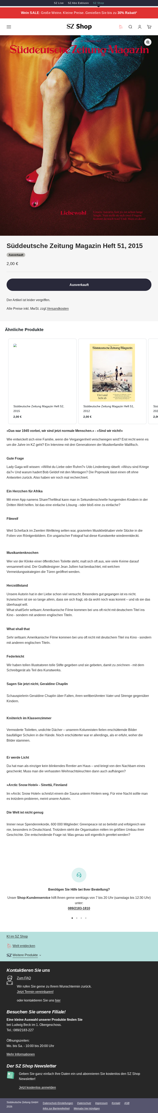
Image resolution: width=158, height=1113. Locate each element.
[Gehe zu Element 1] (72, 918)
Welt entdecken (24, 946)
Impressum (101, 1103)
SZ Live (59, 3)
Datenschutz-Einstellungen (58, 1103)
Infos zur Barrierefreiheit (56, 1108)
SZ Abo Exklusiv (78, 3)
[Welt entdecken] (9, 945)
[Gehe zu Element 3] (81, 918)
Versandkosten (58, 308)
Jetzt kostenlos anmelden (37, 1087)
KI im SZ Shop (17, 936)
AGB (126, 1103)
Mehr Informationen (21, 1054)
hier (57, 1000)
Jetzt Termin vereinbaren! (35, 992)
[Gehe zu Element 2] (76, 918)
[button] (4, 381)
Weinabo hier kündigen (87, 1108)
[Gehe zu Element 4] (85, 918)
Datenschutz (84, 1103)
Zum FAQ (24, 978)
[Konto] (139, 27)
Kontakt (116, 1103)
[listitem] (42, 381)
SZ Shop (98, 3)
